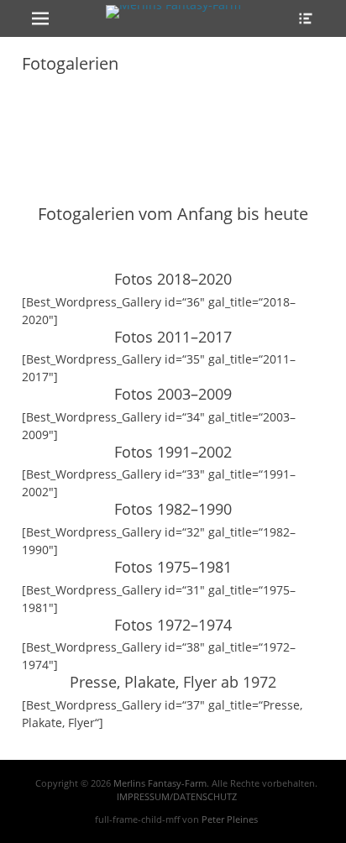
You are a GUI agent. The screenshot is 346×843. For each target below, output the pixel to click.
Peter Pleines (230, 819)
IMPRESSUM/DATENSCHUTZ (177, 796)
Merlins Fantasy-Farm (160, 783)
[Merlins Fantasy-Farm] (173, 12)
